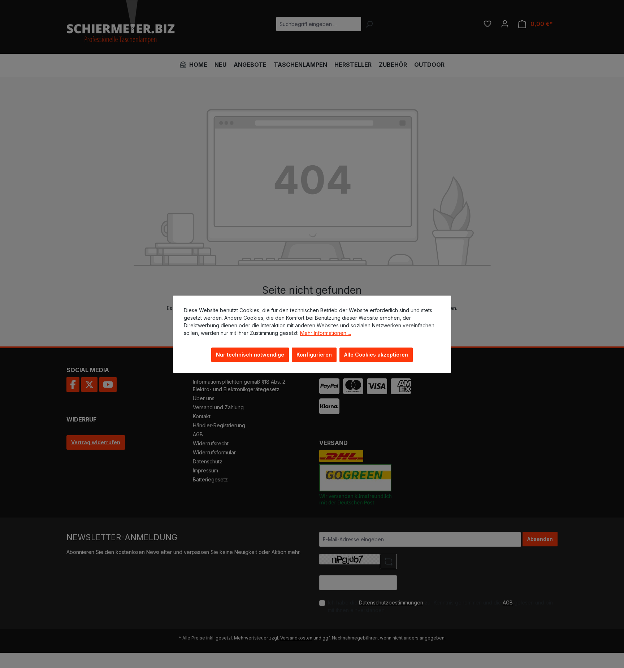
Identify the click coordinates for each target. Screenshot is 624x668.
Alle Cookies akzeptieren (376, 355)
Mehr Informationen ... (325, 333)
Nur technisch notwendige (250, 355)
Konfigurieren (314, 355)
